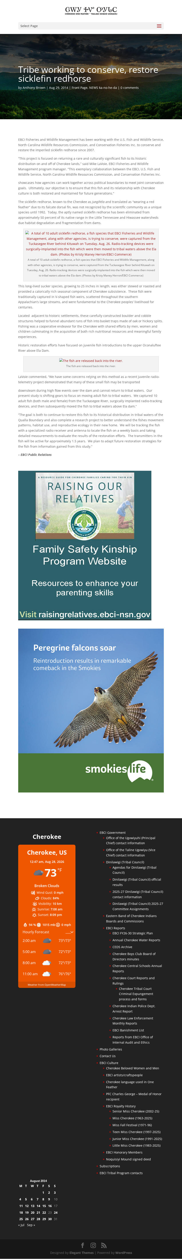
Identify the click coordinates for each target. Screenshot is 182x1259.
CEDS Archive (122, 947)
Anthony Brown (34, 87)
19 (27, 1212)
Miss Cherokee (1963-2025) (132, 1118)
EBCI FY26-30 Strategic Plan (133, 933)
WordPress (123, 1253)
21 (38, 1212)
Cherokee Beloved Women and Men (132, 1068)
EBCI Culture (109, 1063)
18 (21, 1212)
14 (38, 1206)
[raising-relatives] (84, 619)
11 (21, 1206)
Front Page (79, 87)
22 (44, 1212)
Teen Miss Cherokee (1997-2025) (136, 1132)
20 (32, 1212)
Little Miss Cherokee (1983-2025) (136, 1145)
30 (50, 1219)
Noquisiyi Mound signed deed (128, 1159)
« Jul (21, 1225)
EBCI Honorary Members (124, 1152)
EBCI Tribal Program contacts (121, 1173)
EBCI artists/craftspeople (124, 1075)
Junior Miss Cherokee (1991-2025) (137, 1139)
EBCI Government (113, 832)
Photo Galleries (111, 1049)
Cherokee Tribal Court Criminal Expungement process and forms (136, 994)
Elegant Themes (81, 1253)
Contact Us (108, 1056)
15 (44, 1206)
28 (38, 1219)
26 (27, 1219)
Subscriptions (110, 1166)
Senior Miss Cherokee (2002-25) (136, 1111)
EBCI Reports (115, 928)
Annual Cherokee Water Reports (136, 940)
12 (27, 1206)
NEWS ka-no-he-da (103, 87)
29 (44, 1219)
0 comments (130, 87)
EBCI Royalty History (121, 1106)
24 (55, 1212)
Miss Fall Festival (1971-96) (132, 1125)
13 (32, 1206)
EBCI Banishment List (128, 1030)
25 (21, 1219)
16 (50, 1206)
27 (32, 1219)
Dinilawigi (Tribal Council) (125, 862)
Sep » (31, 1225)
